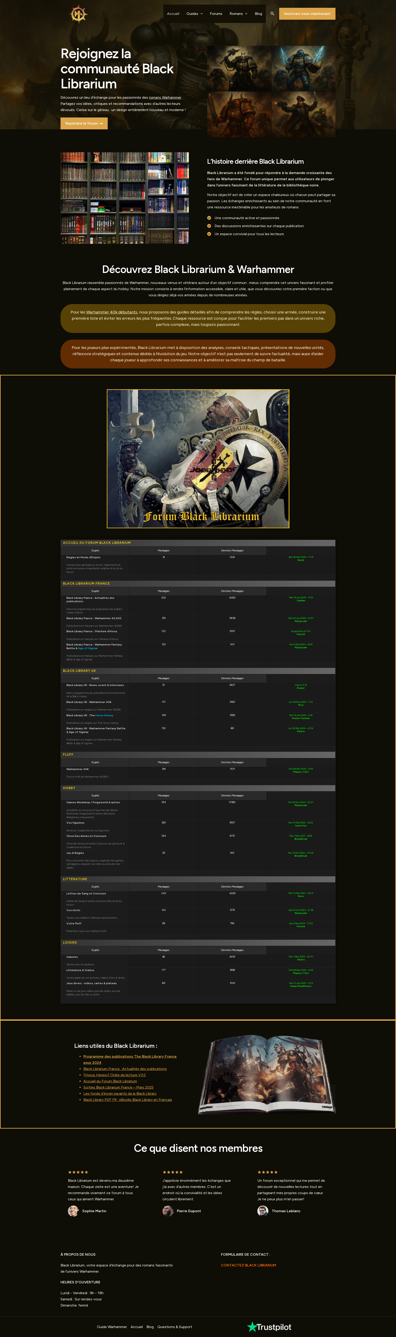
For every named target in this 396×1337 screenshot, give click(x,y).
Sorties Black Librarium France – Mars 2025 (118, 1087)
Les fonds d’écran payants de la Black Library (120, 1093)
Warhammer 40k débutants (111, 312)
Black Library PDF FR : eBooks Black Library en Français (127, 1099)
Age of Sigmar (88, 648)
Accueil (173, 13)
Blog (258, 13)
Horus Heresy (104, 715)
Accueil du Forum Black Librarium (110, 1081)
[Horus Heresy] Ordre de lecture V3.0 (114, 1075)
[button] (272, 14)
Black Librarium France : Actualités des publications (125, 1069)
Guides (192, 13)
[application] (200, 14)
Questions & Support (174, 1327)
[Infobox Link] (270, 1326)
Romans (236, 13)
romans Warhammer (165, 97)
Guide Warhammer (112, 1327)
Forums (216, 13)
